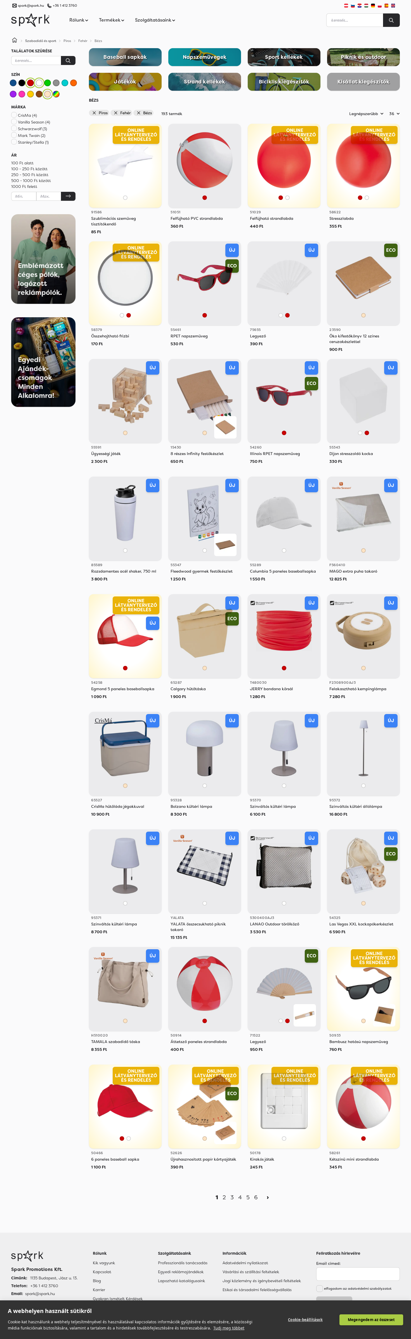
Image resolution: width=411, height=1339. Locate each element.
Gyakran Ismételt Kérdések (118, 1298)
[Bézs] (47, 94)
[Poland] (379, 5)
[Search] (391, 20)
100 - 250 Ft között (29, 168)
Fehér (125, 112)
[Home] (14, 41)
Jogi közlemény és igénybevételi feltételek (262, 1280)
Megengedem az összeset (371, 1319)
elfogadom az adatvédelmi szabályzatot (357, 1288)
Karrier (99, 1289)
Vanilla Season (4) (34, 122)
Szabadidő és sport (40, 41)
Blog (97, 1280)
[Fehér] (39, 83)
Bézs (147, 112)
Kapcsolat (102, 1271)
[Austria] (346, 5)
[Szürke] (56, 83)
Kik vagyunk (104, 1262)
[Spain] (386, 5)
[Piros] (30, 83)
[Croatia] (359, 5)
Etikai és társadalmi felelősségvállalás (257, 1289)
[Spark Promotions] (30, 20)
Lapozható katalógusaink (181, 1280)
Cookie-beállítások (305, 1319)
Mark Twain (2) (31, 135)
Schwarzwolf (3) (32, 128)
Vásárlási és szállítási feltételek (251, 1271)
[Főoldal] (44, 1256)
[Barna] (39, 94)
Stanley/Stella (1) (33, 142)
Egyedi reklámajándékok (181, 1271)
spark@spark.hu (40, 1293)
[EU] (395, 5)
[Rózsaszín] (21, 94)
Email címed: (328, 1263)
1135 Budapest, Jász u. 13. (53, 1277)
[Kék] (13, 83)
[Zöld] (47, 83)
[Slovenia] (353, 5)
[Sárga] (30, 94)
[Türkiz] (65, 83)
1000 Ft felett (24, 186)
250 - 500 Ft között (29, 174)
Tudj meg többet (228, 1328)
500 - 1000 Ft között (31, 180)
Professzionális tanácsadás (182, 1262)
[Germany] (373, 5)
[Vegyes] (56, 94)
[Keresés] (68, 60)
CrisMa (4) (27, 115)
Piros (103, 112)
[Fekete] (21, 83)
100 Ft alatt (22, 162)
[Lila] (13, 94)
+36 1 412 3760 (65, 5)
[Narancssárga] (73, 83)
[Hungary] (366, 5)
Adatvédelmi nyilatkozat (245, 1262)
